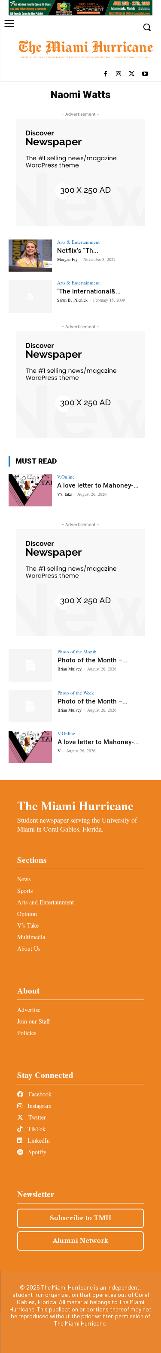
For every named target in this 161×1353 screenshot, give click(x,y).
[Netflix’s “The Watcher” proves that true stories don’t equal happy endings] (30, 255)
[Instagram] (118, 74)
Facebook (39, 1094)
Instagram (39, 1106)
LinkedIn (38, 1140)
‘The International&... (89, 291)
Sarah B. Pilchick (72, 300)
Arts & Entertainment (78, 241)
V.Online (66, 476)
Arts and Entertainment (45, 902)
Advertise (28, 1010)
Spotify (36, 1152)
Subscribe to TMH (80, 1218)
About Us (28, 948)
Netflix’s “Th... (77, 250)
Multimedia (31, 937)
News (23, 879)
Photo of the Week (76, 692)
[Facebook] (105, 74)
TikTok (36, 1129)
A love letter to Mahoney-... (98, 485)
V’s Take (28, 925)
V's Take (64, 494)
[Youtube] (145, 74)
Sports (25, 890)
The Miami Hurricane (75, 805)
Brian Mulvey (70, 669)
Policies (26, 1033)
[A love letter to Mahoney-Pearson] (30, 490)
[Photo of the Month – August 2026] (30, 665)
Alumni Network (80, 1241)
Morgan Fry (67, 259)
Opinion (27, 914)
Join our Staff (33, 1021)
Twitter (36, 1117)
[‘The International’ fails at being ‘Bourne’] (30, 296)
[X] (131, 74)
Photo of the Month (77, 651)
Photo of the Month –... (93, 660)
